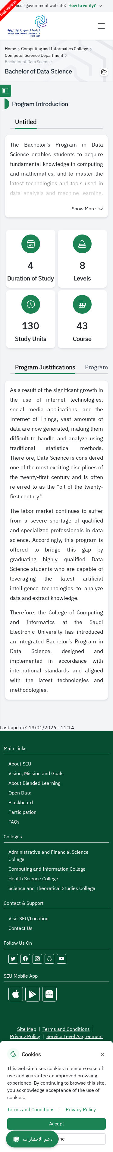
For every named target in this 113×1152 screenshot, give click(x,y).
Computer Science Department (34, 55)
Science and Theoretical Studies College (51, 888)
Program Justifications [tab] (45, 367)
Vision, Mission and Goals (36, 773)
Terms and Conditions (66, 1029)
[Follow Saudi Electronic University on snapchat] (49, 959)
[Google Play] (32, 994)
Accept (56, 1124)
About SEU (19, 764)
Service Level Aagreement (74, 1036)
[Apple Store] (15, 994)
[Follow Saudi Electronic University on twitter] (13, 959)
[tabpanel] (56, 176)
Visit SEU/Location (28, 918)
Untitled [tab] (26, 121)
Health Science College (33, 878)
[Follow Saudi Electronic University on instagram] (37, 959)
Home (10, 49)
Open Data (20, 793)
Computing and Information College (47, 869)
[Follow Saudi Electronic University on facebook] (25, 959)
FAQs (14, 822)
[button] (87, 208)
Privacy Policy (25, 1036)
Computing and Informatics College (54, 49)
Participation (22, 812)
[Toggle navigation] (101, 26)
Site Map (26, 1029)
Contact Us (20, 928)
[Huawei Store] (49, 994)
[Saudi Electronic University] (27, 26)
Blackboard (20, 802)
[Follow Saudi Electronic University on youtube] (61, 959)
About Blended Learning (34, 783)
